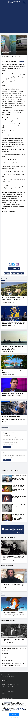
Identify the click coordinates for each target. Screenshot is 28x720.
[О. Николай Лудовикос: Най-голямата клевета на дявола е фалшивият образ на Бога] (14, 576)
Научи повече (14, 717)
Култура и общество (13, 684)
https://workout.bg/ (7, 660)
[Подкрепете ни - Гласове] (12, 529)
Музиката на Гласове (8, 620)
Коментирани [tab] (15, 470)
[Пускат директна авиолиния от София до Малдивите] (14, 362)
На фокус (4, 684)
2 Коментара (14, 268)
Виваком (7, 273)
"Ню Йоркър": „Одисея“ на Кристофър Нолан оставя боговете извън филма (13, 613)
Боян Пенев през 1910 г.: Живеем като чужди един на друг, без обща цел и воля (13, 557)
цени (13, 273)
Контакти (9, 673)
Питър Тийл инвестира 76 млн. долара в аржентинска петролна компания (13, 394)
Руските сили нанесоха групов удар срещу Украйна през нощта (19, 496)
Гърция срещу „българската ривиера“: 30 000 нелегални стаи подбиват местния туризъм (13, 299)
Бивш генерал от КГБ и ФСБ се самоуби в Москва (18, 505)
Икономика (10, 686)
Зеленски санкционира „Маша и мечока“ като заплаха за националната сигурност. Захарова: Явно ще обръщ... (18, 488)
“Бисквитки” (7, 702)
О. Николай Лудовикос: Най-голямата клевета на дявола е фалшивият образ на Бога (14, 586)
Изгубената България (8, 537)
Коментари (11, 691)
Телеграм (21, 61)
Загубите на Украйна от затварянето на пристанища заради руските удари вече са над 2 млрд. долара (13, 348)
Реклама (3, 673)
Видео (3, 693)
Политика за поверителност (8, 675)
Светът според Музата (7, 698)
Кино (2, 594)
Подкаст (4, 686)
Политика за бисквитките (7, 676)
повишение (20, 273)
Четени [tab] (5, 470)
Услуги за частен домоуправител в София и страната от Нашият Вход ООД (13, 664)
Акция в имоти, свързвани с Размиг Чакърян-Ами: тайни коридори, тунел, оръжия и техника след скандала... (19, 478)
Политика (4, 689)
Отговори (7, 447)
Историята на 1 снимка (7, 696)
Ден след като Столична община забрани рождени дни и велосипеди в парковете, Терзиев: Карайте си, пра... (18, 517)
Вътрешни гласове (7, 565)
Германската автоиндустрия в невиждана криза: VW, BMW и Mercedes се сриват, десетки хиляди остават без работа (13, 419)
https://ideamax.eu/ (7, 657)
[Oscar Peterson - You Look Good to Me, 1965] (14, 631)
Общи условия (16, 673)
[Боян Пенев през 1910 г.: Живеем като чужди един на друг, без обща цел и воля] (14, 547)
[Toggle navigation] (24, 2)
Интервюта (11, 689)
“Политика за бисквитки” (18, 709)
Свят (3, 691)
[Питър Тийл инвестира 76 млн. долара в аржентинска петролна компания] (14, 385)
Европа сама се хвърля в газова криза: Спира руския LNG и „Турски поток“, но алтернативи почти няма (13, 323)
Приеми (14, 714)
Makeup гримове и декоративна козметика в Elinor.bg (14, 649)
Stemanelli (5, 653)
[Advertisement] (14, 19)
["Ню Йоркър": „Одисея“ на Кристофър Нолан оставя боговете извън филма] (14, 604)
